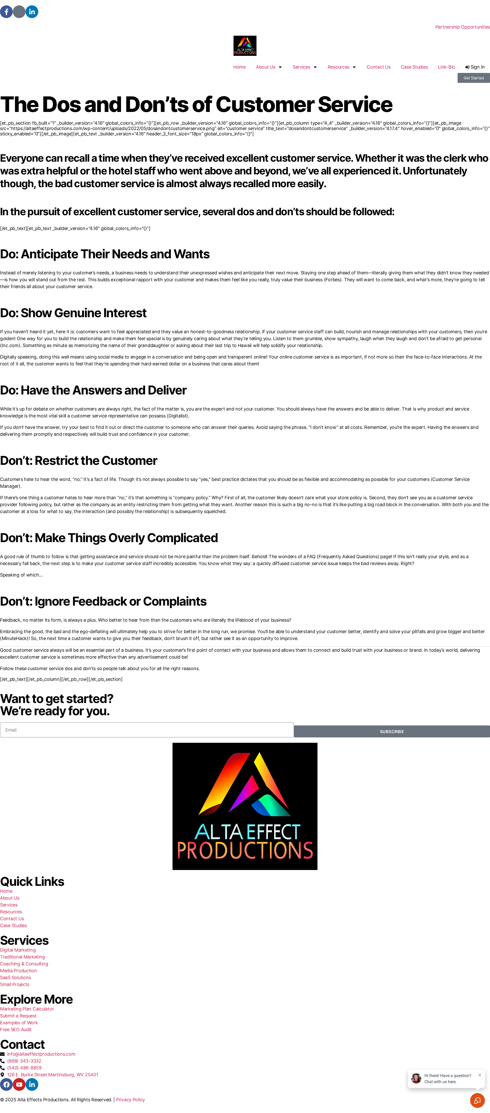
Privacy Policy (130, 1099)
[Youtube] (19, 1084)
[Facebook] (6, 1084)
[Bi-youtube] (19, 11)
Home (239, 67)
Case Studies (414, 67)
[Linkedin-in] (32, 11)
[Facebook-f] (6, 11)
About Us (265, 67)
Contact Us (378, 67)
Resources (339, 67)
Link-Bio (446, 67)
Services (301, 67)
